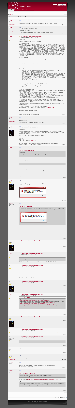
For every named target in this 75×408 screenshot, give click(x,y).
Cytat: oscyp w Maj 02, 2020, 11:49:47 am (26, 256)
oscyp (11, 126)
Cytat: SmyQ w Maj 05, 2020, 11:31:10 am (26, 297)
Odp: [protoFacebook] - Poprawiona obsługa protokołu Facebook (32, 20)
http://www (31, 140)
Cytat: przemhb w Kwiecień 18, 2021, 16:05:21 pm (27, 373)
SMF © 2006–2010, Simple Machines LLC (41, 401)
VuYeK (11, 36)
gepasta (11, 329)
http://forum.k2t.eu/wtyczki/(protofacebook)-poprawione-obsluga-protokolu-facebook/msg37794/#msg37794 (44, 379)
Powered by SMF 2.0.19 (31, 401)
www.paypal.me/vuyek (50, 107)
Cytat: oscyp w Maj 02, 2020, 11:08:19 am (26, 206)
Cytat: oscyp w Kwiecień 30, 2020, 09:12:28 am (27, 150)
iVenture (37, 402)
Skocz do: (56, 397)
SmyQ (11, 20)
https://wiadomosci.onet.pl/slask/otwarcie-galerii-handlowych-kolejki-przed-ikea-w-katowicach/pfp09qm (35, 269)
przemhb (11, 362)
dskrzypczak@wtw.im (12, 24)
